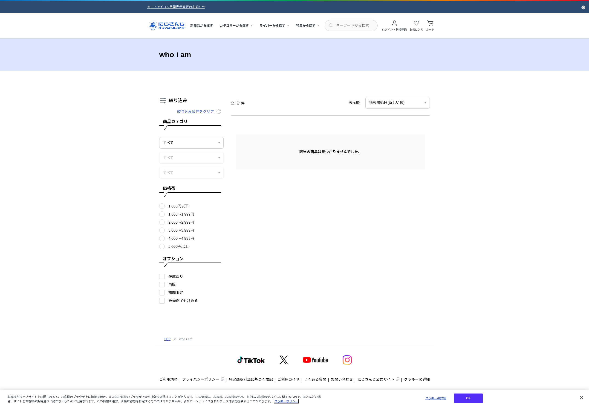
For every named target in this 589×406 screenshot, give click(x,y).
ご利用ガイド (288, 379)
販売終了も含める (183, 301)
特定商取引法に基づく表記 (251, 379)
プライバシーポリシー (200, 379)
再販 (172, 284)
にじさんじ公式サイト (376, 379)
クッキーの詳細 (417, 379)
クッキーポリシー (286, 401)
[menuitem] (201, 25)
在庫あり (175, 276)
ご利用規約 (168, 379)
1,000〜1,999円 (181, 214)
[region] (294, 398)
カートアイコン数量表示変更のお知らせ (176, 7)
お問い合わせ (342, 379)
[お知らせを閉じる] (583, 7)
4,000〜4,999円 (181, 238)
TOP (167, 339)
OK (468, 398)
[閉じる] (582, 397)
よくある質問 (315, 379)
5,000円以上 (178, 246)
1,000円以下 (178, 206)
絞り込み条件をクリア (195, 112)
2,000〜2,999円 (181, 222)
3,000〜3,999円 (181, 230)
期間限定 (175, 293)
